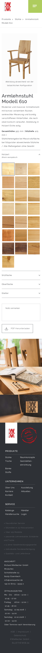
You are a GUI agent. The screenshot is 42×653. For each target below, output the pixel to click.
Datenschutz (20, 635)
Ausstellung (27, 488)
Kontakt (9, 495)
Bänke (8, 468)
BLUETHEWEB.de (20, 643)
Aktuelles (25, 491)
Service (10, 504)
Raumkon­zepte (27, 457)
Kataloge (9, 510)
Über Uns (10, 488)
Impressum (23, 632)
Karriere (9, 491)
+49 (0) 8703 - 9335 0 (14, 584)
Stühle (18, 19)
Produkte (6, 19)
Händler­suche (12, 514)
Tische (8, 461)
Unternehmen (14, 481)
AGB (13, 632)
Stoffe (8, 472)
